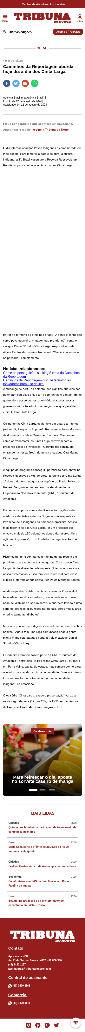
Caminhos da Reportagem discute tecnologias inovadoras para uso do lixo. (37, 382)
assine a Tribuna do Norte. (51, 129)
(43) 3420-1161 (21, 985)
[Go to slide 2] (42, 789)
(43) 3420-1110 (21, 1003)
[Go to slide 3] (52, 789)
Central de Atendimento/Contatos (43, 4)
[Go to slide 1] (33, 790)
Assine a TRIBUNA (68, 31)
